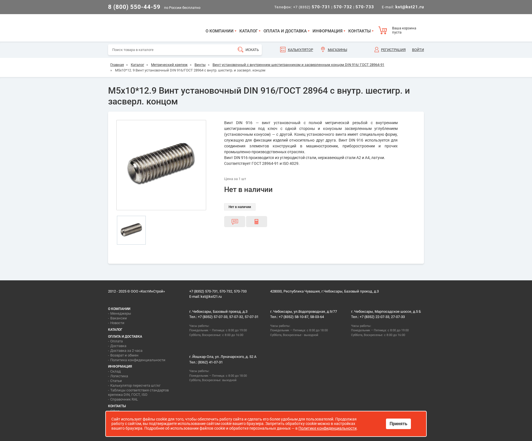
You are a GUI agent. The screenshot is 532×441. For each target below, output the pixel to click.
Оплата (116, 341)
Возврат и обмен (124, 355)
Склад (115, 371)
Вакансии (118, 318)
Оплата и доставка (285, 31)
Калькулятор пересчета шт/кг (135, 385)
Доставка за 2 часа (126, 350)
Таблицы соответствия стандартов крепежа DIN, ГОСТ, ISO (138, 392)
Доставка (118, 346)
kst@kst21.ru (211, 296)
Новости (117, 323)
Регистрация (393, 50)
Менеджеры (120, 313)
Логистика (119, 376)
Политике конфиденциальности (327, 428)
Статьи (116, 381)
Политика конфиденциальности (137, 360)
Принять (398, 423)
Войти (418, 50)
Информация (327, 31)
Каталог (248, 31)
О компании (220, 31)
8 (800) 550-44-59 (134, 7)
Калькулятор (300, 50)
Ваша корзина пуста (404, 30)
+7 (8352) (311, 7)
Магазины (337, 50)
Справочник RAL (124, 399)
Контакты (359, 31)
